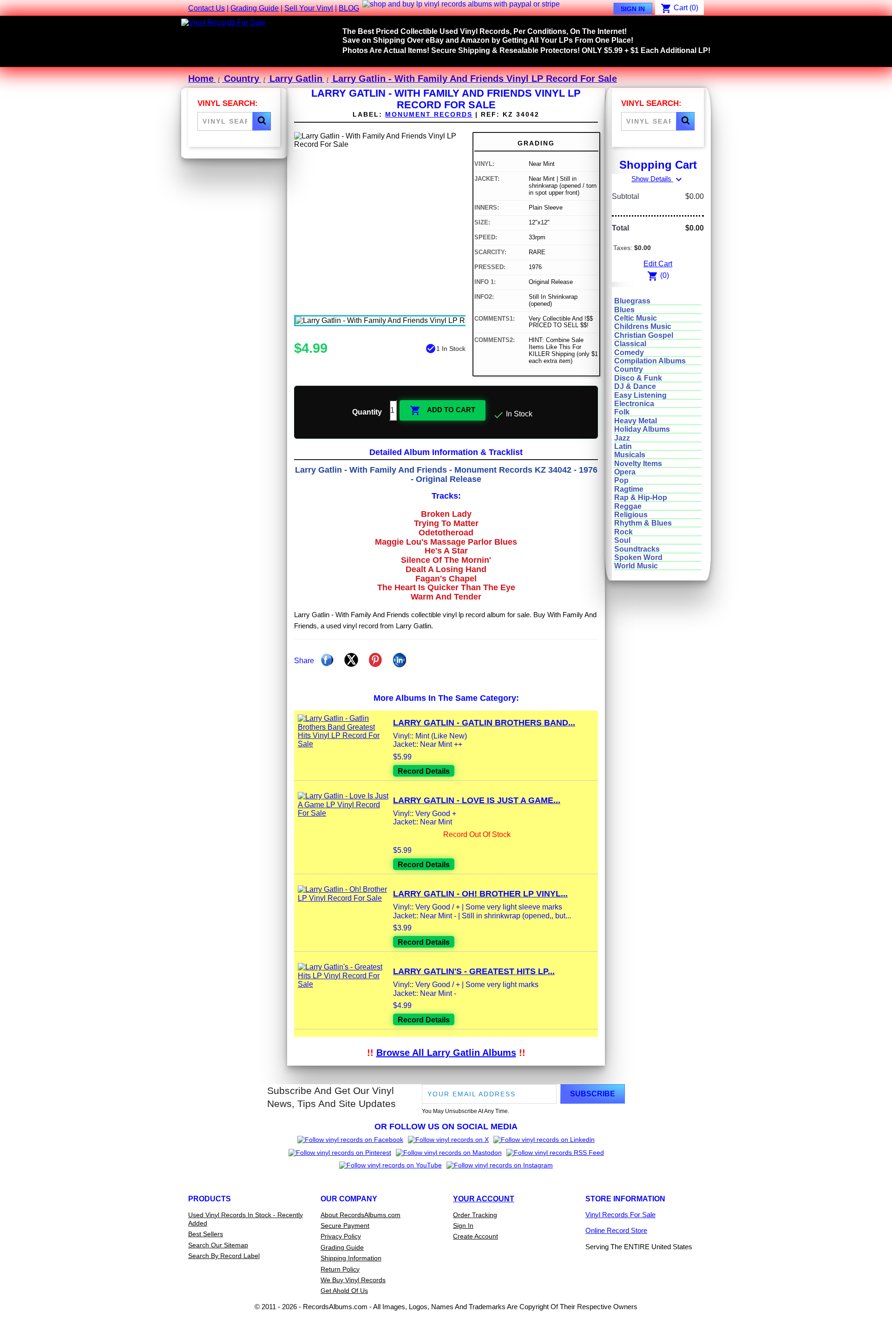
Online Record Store (616, 1230)
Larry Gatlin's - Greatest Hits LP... (474, 971)
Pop (621, 480)
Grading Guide (254, 8)
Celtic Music (635, 318)
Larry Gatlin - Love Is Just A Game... (476, 800)
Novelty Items (638, 464)
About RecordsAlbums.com (360, 1215)
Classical (630, 344)
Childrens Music (642, 326)
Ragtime (628, 489)
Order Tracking (475, 1215)
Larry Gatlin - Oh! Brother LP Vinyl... (480, 893)
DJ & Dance (635, 386)
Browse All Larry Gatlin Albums (446, 1053)
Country (628, 369)
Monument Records (428, 114)
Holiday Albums (642, 429)
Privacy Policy (341, 1236)
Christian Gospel (643, 335)
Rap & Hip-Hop (640, 497)
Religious (631, 515)
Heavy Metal (635, 421)
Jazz (622, 438)
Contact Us (206, 8)
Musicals (629, 455)
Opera (625, 472)
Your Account (483, 1199)
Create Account (475, 1236)
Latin (623, 446)
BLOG (349, 8)
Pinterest (375, 660)
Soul (622, 540)
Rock (623, 532)
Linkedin (399, 660)
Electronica (634, 404)
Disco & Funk (638, 378)
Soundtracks (637, 549)
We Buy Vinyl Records (353, 1280)
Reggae (628, 506)
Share (327, 660)
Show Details (657, 179)
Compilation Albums (650, 361)
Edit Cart (657, 264)
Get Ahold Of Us (344, 1290)
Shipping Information (351, 1258)
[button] (261, 121)
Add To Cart (442, 410)
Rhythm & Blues (643, 523)
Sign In (633, 9)
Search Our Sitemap (218, 1245)
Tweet (351, 660)
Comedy (629, 352)
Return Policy (340, 1269)
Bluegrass (632, 301)
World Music (636, 566)
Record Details (424, 771)
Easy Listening (640, 395)
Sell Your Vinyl (308, 8)
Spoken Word (638, 557)
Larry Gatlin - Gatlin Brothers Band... (484, 722)
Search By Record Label (224, 1255)
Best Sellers (205, 1234)
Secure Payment (345, 1225)
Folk (622, 412)
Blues (624, 310)
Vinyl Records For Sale (620, 1215)
